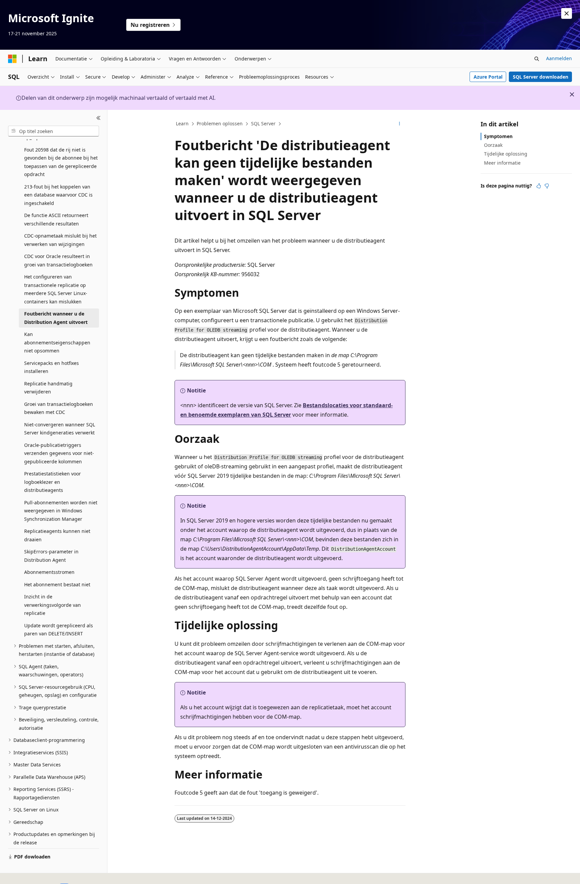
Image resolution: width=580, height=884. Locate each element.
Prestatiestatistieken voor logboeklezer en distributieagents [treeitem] (52, 481)
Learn (182, 123)
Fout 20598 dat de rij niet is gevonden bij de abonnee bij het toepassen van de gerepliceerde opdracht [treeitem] (61, 162)
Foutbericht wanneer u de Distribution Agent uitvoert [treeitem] (56, 317)
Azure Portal (488, 77)
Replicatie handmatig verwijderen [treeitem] (48, 387)
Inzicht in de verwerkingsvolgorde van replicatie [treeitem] (52, 604)
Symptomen (498, 136)
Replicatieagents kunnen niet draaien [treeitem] (57, 535)
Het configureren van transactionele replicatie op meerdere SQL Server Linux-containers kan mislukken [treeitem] (55, 289)
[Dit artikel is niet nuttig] (547, 186)
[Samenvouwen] (98, 118)
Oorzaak (493, 145)
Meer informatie (502, 163)
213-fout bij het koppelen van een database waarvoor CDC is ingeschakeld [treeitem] (58, 194)
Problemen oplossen (220, 123)
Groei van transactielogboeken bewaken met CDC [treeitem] (58, 408)
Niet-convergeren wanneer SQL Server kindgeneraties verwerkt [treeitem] (59, 428)
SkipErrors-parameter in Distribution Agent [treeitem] (51, 555)
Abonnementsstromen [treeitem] (49, 572)
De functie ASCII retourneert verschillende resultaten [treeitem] (56, 219)
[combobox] (53, 131)
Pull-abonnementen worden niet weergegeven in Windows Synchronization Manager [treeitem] (60, 510)
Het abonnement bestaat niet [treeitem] (57, 584)
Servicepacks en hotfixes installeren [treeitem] (51, 367)
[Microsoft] (12, 58)
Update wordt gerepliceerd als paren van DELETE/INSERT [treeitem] (58, 629)
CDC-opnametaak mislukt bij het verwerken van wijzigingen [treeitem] (60, 240)
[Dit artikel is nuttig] (539, 186)
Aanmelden (559, 58)
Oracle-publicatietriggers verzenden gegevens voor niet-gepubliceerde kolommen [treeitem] (59, 453)
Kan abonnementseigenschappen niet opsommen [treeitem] (57, 342)
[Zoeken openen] (536, 59)
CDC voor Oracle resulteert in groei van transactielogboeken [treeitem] (58, 260)
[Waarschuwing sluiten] (566, 13)
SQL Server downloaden (540, 77)
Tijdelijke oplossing (505, 154)
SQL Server (263, 123)
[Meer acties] (399, 124)
